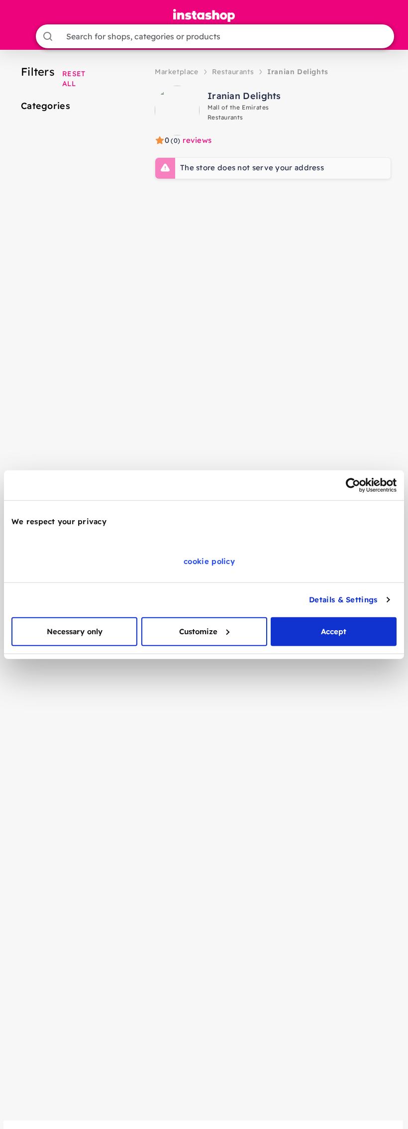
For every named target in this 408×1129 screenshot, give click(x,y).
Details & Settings (343, 599)
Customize (198, 631)
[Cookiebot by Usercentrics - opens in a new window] (353, 485)
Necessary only (74, 631)
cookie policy (209, 560)
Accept (333, 631)
